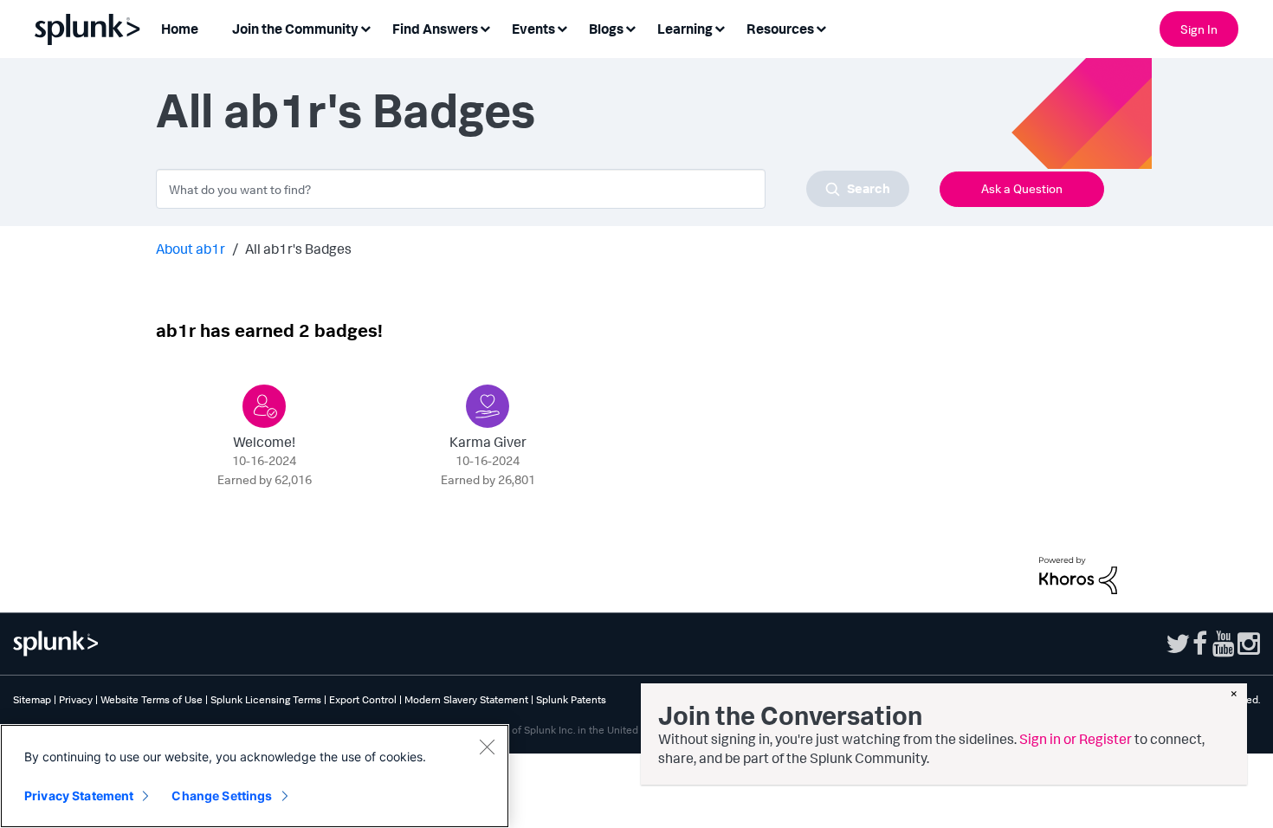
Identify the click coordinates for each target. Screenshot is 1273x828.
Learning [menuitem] (685, 28)
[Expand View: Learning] (719, 27)
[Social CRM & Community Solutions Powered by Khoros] (1078, 573)
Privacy (76, 699)
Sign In (1199, 29)
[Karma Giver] (487, 406)
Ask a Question (1022, 188)
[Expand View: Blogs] (630, 27)
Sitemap (32, 699)
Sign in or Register (1075, 738)
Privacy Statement (78, 795)
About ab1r (190, 248)
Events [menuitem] (533, 28)
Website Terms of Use (151, 699)
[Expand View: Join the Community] (365, 27)
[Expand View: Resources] (821, 27)
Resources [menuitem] (780, 28)
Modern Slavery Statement (466, 699)
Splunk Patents (571, 699)
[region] (254, 776)
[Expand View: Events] (562, 27)
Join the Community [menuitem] (295, 28)
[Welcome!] (264, 406)
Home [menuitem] (179, 28)
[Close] (486, 746)
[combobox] (532, 189)
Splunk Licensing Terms (265, 699)
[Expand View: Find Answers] (485, 27)
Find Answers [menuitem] (435, 28)
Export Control (363, 699)
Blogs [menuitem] (606, 28)
